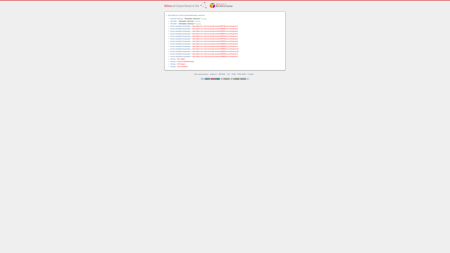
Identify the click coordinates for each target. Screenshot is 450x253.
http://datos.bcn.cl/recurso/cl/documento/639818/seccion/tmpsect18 (215, 51)
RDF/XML (222, 74)
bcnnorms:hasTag (176, 19)
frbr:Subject (181, 64)
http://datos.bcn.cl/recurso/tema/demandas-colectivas (186, 15)
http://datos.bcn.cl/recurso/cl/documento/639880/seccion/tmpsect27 (215, 49)
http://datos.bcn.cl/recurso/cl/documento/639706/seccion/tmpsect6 (215, 39)
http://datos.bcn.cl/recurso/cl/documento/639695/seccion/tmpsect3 (215, 46)
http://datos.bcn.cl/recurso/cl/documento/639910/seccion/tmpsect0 (215, 41)
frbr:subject (181, 59)
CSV (228, 74)
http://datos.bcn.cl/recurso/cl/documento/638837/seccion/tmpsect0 (215, 34)
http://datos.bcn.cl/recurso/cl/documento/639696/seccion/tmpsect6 (215, 29)
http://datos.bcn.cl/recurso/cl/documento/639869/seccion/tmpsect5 (215, 44)
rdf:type (173, 59)
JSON (234, 74)
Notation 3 (213, 74)
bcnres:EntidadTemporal (185, 61)
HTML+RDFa (241, 74)
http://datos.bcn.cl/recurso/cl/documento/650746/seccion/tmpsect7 (215, 26)
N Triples (251, 74)
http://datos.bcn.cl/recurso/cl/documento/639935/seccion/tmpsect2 (215, 54)
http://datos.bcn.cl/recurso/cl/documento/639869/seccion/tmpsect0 (215, 56)
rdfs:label (173, 21)
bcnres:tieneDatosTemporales (180, 26)
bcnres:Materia (182, 66)
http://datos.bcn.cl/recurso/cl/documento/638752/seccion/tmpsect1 (215, 36)
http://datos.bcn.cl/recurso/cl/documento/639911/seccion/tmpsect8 (215, 31)
